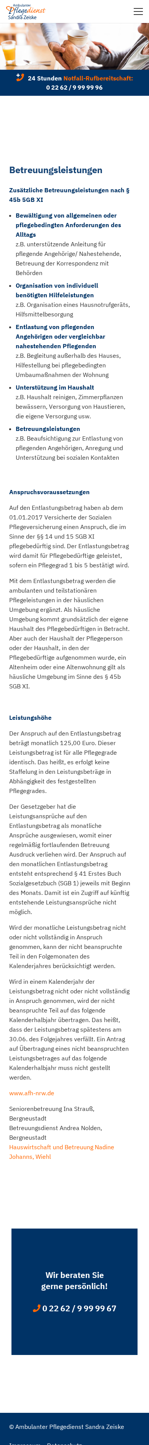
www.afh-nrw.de (31, 1093)
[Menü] (138, 11)
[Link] (26, 11)
